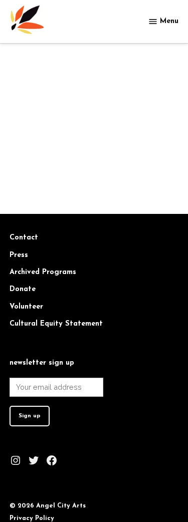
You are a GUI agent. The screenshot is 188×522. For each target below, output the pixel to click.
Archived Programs (43, 272)
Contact (24, 237)
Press (19, 255)
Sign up (30, 416)
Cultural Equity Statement (56, 324)
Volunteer (26, 307)
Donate (23, 289)
